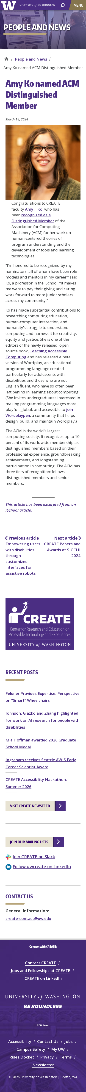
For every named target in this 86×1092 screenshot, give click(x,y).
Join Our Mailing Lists (29, 842)
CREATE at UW (6, 57)
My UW (58, 1049)
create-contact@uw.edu (28, 918)
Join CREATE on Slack (34, 856)
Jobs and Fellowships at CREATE (40, 970)
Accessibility (19, 1041)
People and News (31, 59)
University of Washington (9, 5)
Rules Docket (21, 1057)
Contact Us (47, 1041)
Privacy (47, 1057)
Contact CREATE (40, 962)
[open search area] (62, 5)
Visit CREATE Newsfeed (30, 806)
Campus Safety (31, 1049)
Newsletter (43, 1064)
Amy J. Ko (33, 209)
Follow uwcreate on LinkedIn (42, 866)
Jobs (68, 1041)
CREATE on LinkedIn (43, 978)
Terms (66, 1057)
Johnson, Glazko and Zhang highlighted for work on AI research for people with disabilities (42, 720)
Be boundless (43, 1007)
